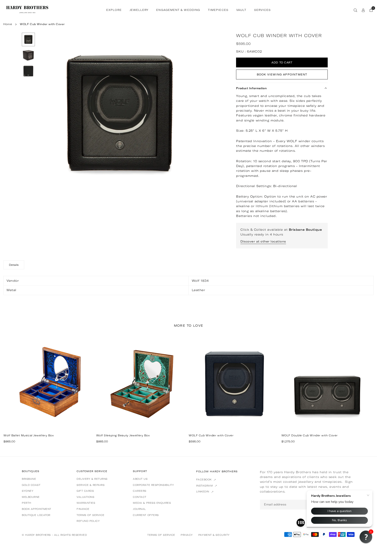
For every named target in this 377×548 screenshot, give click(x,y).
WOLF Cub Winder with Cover (211, 435)
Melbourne (31, 496)
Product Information (251, 88)
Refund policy (88, 520)
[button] (191, 115)
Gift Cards (85, 490)
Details (14, 264)
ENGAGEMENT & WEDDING (178, 10)
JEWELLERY (139, 10)
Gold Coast (31, 485)
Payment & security (214, 534)
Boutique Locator (36, 515)
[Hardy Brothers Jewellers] (27, 9)
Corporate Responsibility (153, 485)
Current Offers (146, 515)
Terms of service (91, 515)
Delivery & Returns (92, 478)
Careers (139, 490)
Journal (139, 508)
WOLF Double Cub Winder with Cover (309, 435)
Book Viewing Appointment (282, 74)
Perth (26, 502)
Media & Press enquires (152, 502)
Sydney (27, 490)
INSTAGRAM (205, 485)
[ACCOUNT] (363, 9)
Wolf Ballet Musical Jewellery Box (28, 435)
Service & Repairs (91, 485)
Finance (83, 508)
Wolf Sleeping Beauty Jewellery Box (123, 435)
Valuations (85, 496)
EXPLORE (114, 10)
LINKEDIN (203, 491)
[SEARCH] (355, 9)
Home (7, 24)
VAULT (241, 10)
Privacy (187, 534)
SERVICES (262, 10)
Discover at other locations (263, 241)
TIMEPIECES (218, 10)
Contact (139, 496)
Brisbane (29, 478)
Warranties (86, 502)
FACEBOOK (204, 479)
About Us (140, 478)
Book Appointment (36, 508)
